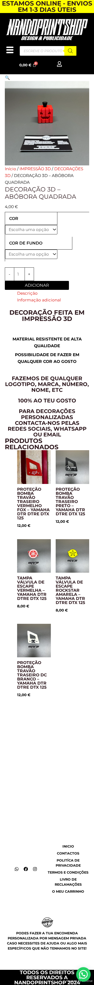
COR (13, 218)
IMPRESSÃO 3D (35, 168)
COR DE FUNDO (25, 243)
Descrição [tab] (27, 293)
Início (10, 168)
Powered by (79, 981)
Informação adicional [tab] (39, 300)
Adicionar (37, 285)
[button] (7, 77)
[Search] (70, 51)
